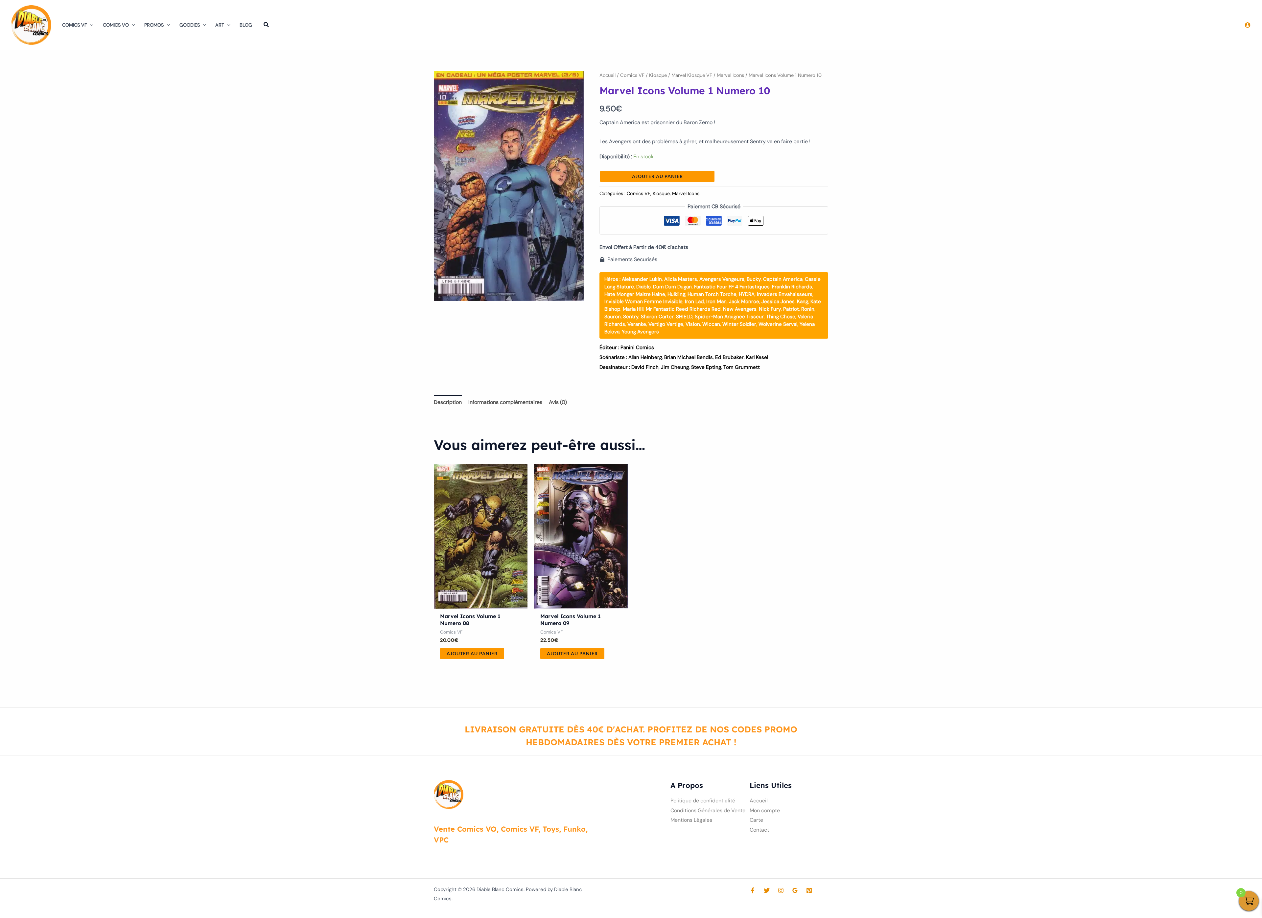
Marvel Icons (730, 75)
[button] (90, 25)
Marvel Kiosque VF (691, 75)
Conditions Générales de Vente (707, 810)
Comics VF (74, 25)
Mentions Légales (691, 820)
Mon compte (765, 810)
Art (219, 25)
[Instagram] (781, 890)
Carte (756, 820)
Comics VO (116, 25)
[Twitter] (767, 890)
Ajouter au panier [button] (472, 653)
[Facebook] (753, 890)
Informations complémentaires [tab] (505, 402)
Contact (759, 829)
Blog (246, 25)
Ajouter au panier (657, 176)
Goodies (189, 25)
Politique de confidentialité (702, 800)
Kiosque (658, 75)
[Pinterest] (809, 890)
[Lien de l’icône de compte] (1247, 25)
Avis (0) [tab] (558, 402)
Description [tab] (448, 402)
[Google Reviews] (795, 890)
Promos (154, 25)
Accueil (607, 75)
